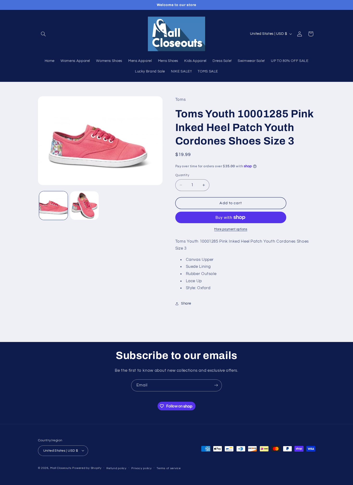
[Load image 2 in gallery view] (84, 205)
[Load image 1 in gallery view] (53, 205)
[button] (43, 33)
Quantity (182, 175)
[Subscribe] (216, 385)
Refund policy (116, 468)
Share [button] (186, 303)
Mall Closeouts (60, 468)
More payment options (230, 229)
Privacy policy (141, 468)
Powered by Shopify (86, 468)
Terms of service (169, 468)
